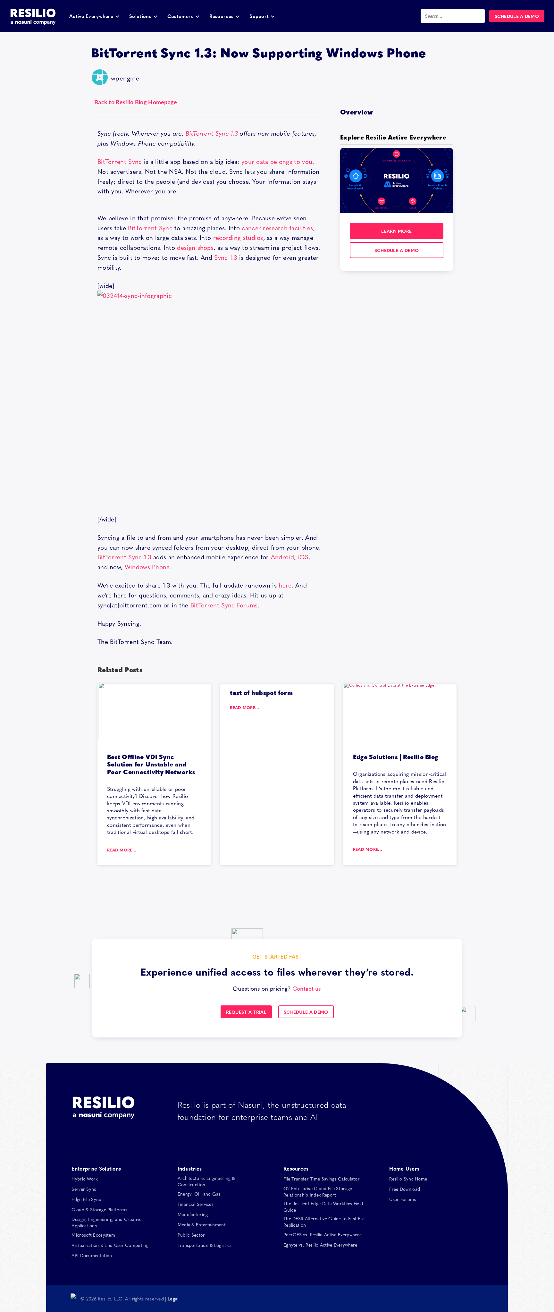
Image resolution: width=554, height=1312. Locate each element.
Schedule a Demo (306, 1012)
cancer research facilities (277, 228)
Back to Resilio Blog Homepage (135, 102)
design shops (195, 247)
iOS (303, 557)
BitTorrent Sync (119, 161)
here (285, 585)
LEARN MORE (396, 231)
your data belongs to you (276, 161)
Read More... (122, 849)
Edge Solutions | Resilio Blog (395, 756)
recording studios (238, 237)
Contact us (306, 988)
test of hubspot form (261, 692)
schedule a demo (396, 250)
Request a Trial (246, 1012)
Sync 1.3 (225, 257)
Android (282, 557)
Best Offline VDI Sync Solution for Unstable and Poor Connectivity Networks (151, 764)
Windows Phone (147, 567)
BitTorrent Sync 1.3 (212, 133)
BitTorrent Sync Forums (224, 605)
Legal (173, 1298)
